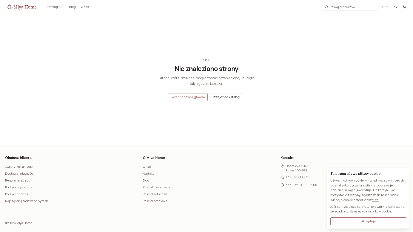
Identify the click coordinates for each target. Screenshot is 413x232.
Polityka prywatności (19, 187)
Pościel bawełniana (156, 187)
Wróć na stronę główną (188, 97)
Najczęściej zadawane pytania (27, 201)
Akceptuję (368, 221)
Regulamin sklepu (17, 180)
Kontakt (148, 173)
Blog (72, 7)
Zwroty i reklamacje (19, 167)
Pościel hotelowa (155, 201)
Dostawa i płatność (19, 173)
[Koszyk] (404, 6)
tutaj (375, 200)
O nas (85, 7)
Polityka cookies (16, 194)
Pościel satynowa (155, 194)
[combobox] (385, 6)
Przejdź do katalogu (227, 97)
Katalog (52, 7)
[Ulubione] (395, 6)
